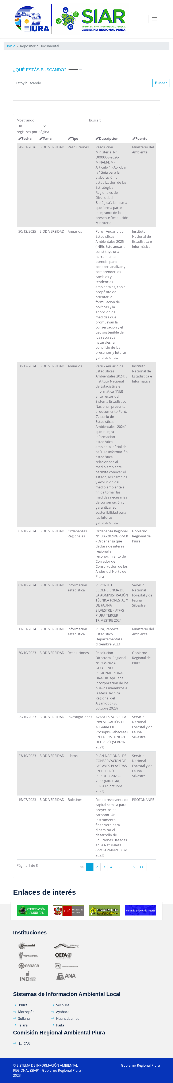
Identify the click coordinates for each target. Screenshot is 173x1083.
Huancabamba (68, 1018)
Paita (60, 1025)
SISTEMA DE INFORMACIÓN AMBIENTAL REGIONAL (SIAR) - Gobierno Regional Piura (47, 1068)
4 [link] (111, 867)
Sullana (24, 1018)
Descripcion (109, 138)
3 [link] (104, 867)
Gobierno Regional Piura (140, 1065)
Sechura (62, 1005)
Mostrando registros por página (33, 126)
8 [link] (134, 867)
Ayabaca (62, 1011)
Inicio (11, 46)
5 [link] (118, 867)
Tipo (74, 138)
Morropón (26, 1011)
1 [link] (90, 867)
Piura (22, 1005)
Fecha (27, 138)
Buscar (161, 83)
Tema (47, 138)
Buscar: (95, 120)
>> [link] (142, 867)
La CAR (24, 1043)
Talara (23, 1025)
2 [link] (97, 867)
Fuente (141, 138)
